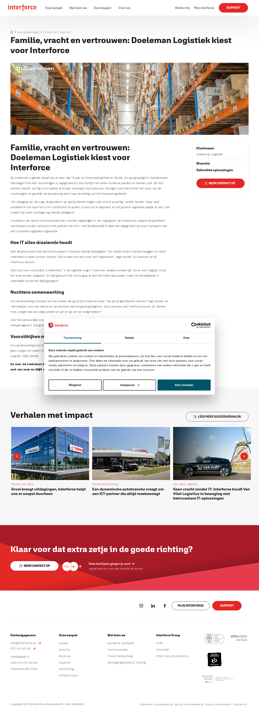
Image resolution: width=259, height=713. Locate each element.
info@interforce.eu (23, 643)
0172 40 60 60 (21, 648)
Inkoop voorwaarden (188, 704)
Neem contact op (37, 566)
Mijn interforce (191, 605)
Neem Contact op (222, 183)
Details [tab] (129, 337)
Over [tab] (186, 337)
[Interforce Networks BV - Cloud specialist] (22, 8)
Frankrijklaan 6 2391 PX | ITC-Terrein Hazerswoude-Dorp (23, 663)
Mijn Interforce (204, 7)
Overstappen (102, 7)
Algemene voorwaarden (155, 704)
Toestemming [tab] (73, 337)
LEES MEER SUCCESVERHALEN (219, 416)
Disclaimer (240, 704)
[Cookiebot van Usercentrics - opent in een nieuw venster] (194, 325)
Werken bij (182, 7)
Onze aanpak (53, 7)
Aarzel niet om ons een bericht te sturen (116, 568)
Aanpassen (127, 385)
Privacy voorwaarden (218, 704)
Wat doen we (78, 7)
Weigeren (75, 385)
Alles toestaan (184, 385)
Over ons (124, 7)
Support (233, 7)
